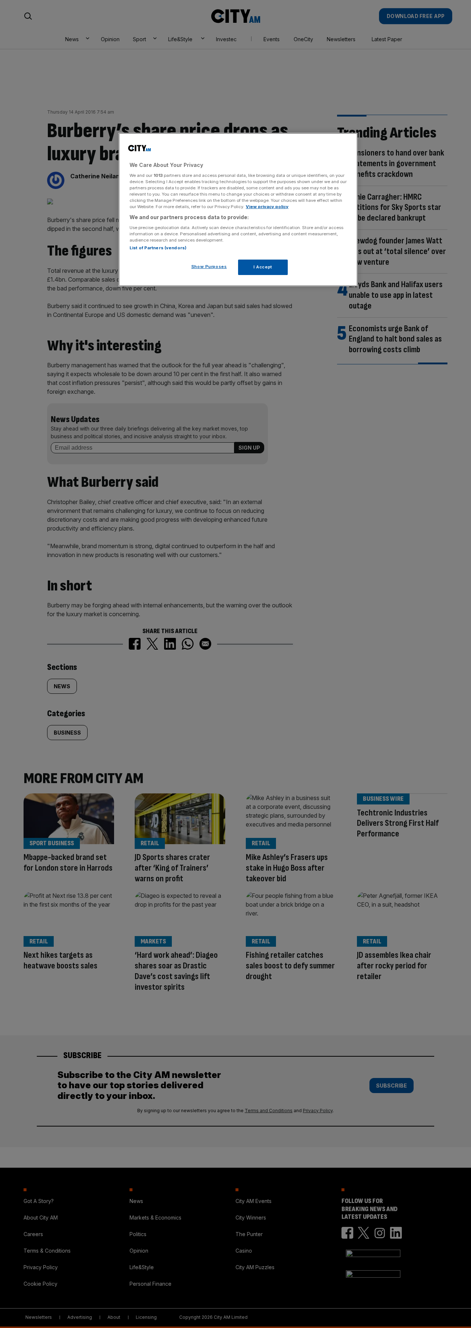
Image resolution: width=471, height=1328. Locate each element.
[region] (238, 209)
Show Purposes (209, 266)
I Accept (263, 266)
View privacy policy (267, 206)
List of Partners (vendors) (158, 247)
